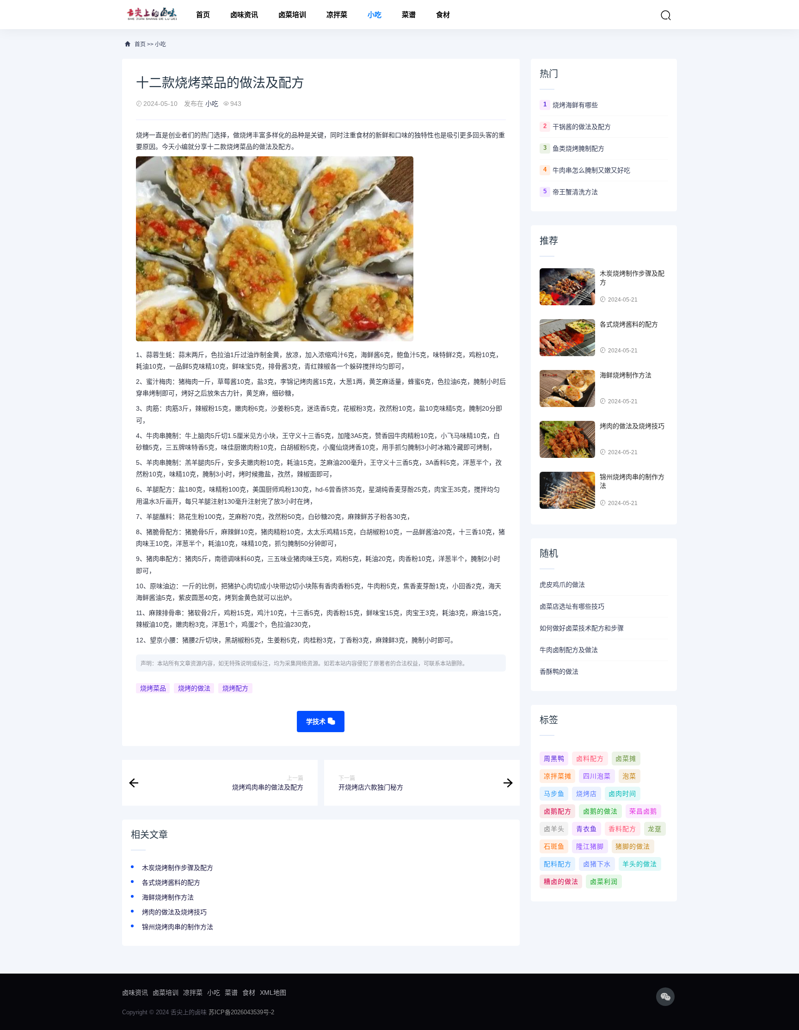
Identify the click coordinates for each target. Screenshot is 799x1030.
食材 (443, 15)
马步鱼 (554, 793)
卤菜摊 (625, 758)
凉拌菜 (336, 15)
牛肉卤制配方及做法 (569, 650)
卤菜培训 (292, 15)
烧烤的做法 (194, 688)
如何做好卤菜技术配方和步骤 (582, 628)
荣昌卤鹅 (643, 811)
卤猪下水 (597, 864)
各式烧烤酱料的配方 (171, 882)
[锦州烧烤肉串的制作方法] (567, 490)
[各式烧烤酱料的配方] (567, 337)
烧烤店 (586, 793)
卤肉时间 (622, 793)
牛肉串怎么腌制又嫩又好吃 (591, 170)
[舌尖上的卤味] (150, 14)
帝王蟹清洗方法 (575, 192)
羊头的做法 (639, 864)
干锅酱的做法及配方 (582, 126)
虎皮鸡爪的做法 (562, 584)
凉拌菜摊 (558, 776)
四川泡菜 (597, 776)
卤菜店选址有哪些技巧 (572, 606)
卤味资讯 (244, 15)
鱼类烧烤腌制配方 (578, 148)
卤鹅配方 (558, 811)
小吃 (374, 15)
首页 (203, 15)
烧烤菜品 (153, 688)
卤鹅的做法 (600, 811)
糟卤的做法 (561, 881)
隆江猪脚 (590, 846)
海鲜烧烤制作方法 (168, 897)
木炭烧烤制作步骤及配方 (177, 867)
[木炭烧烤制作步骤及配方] (567, 286)
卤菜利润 (604, 881)
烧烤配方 (235, 688)
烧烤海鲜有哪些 (575, 105)
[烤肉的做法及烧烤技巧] (567, 439)
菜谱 (409, 15)
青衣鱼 (586, 829)
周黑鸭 (554, 758)
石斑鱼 (554, 846)
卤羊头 (554, 829)
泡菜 (629, 776)
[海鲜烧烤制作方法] (567, 388)
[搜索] (665, 15)
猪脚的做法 (632, 846)
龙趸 (655, 829)
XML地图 (273, 992)
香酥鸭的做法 (559, 671)
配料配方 (558, 864)
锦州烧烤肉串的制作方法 (177, 927)
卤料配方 (590, 758)
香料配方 (622, 829)
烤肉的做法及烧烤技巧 (174, 912)
